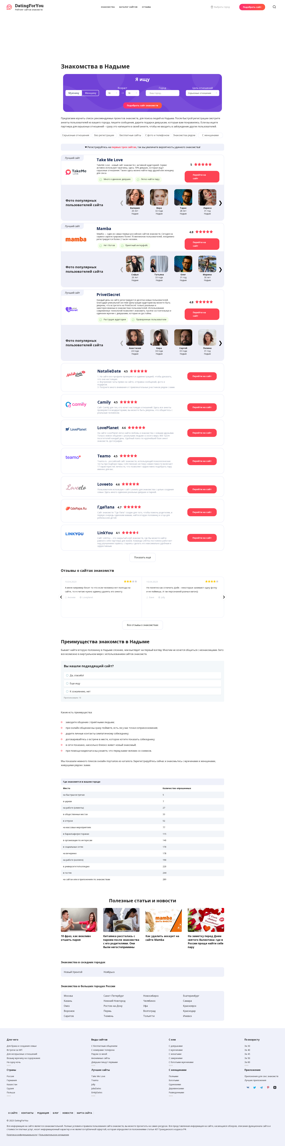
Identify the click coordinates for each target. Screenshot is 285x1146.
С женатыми (175, 1054)
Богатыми (174, 1080)
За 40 (247, 1050)
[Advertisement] (142, 33)
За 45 (247, 1054)
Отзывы (146, 7)
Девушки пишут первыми (104, 1062)
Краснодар (189, 1011)
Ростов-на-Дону (113, 1006)
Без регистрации (104, 135)
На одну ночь (14, 1062)
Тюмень (108, 1016)
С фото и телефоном (157, 135)
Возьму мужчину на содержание (23, 1058)
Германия (12, 1080)
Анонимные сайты (100, 1058)
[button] (220, 202)
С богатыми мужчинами (181, 1062)
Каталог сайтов (128, 7)
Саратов (69, 1016)
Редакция (43, 1113)
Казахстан (12, 1084)
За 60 (247, 1062)
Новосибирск (151, 995)
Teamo (94, 1080)
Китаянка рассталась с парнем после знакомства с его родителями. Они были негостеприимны (121, 941)
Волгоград (149, 1011)
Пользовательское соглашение (54, 1134)
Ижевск (187, 1016)
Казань (68, 1000)
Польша (11, 1092)
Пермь (107, 1011)
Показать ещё (142, 557)
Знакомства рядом (184, 135)
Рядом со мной (99, 1054)
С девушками (176, 1046)
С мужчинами (176, 1050)
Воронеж (69, 1011)
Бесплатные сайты (130, 135)
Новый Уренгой (73, 972)
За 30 (247, 1046)
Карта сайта (84, 1113)
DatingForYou (29, 5)
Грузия (10, 1088)
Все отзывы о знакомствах (142, 625)
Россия (10, 1076)
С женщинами (210, 135)
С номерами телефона (102, 1050)
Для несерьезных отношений (22, 1054)
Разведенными (176, 1092)
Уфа (145, 1006)
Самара (187, 1000)
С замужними (175, 1058)
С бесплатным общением (104, 1046)
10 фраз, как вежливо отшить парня (76, 938)
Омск (67, 1006)
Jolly (93, 1084)
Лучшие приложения (255, 1080)
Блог (56, 1113)
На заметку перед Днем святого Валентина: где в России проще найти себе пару (205, 941)
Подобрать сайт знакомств (142, 105)
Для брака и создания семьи (22, 1046)
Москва (68, 995)
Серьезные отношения (75, 135)
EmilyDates (96, 1092)
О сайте (13, 1113)
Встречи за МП (14, 1050)
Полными (173, 1076)
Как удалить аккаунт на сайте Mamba (162, 938)
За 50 (247, 1058)
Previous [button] (61, 597)
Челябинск (149, 1000)
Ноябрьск (109, 972)
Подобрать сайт (252, 7)
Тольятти (149, 1016)
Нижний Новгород (114, 1000)
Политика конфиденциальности (22, 1134)
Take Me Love (98, 1076)
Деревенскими (176, 1088)
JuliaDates (96, 1088)
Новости (67, 1113)
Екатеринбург (191, 995)
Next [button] (224, 597)
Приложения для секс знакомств (261, 1076)
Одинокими (175, 1084)
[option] (101, 597)
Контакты (27, 1113)
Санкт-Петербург (114, 995)
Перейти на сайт (199, 176)
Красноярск (189, 1006)
